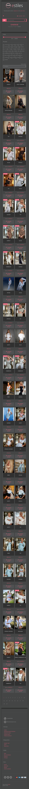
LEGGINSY (9, 214)
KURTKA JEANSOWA (8, 110)
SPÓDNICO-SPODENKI (9, 631)
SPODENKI (20, 136)
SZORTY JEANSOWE (20, 84)
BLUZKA (8, 162)
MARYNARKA (20, 631)
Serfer (9, 784)
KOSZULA (8, 84)
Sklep (15, 26)
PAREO (8, 475)
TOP (8, 136)
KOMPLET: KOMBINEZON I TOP (20, 657)
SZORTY (8, 344)
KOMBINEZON (8, 266)
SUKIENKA (20, 266)
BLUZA (20, 344)
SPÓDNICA (20, 162)
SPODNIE (8, 292)
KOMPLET (8, 240)
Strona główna (10, 26)
